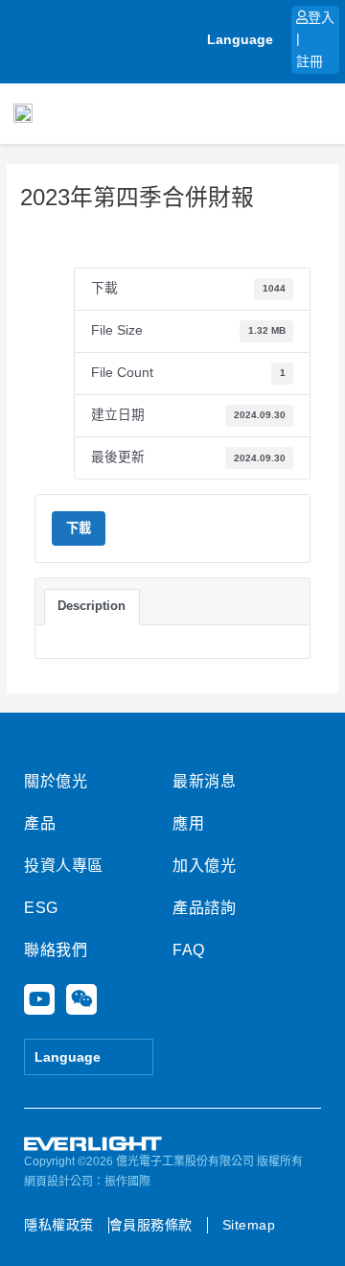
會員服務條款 (151, 1224)
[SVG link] (93, 1144)
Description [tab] (92, 605)
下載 (78, 528)
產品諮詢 (204, 908)
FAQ (188, 950)
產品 (40, 823)
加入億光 (204, 865)
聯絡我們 (55, 950)
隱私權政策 (59, 1224)
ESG (41, 908)
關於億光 (55, 781)
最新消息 (204, 781)
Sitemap (249, 1224)
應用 (188, 823)
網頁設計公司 (58, 1181)
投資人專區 (64, 865)
